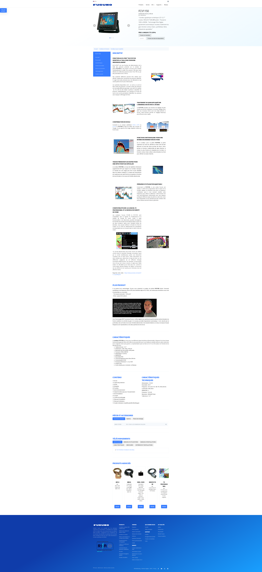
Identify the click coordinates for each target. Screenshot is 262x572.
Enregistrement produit (150, 536)
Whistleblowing (137, 568)
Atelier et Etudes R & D (137, 559)
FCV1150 (98, 54)
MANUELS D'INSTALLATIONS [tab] (148, 442)
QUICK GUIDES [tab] (117, 442)
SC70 (138, 125)
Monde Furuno (161, 534)
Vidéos (159, 527)
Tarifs (146, 541)
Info (152, 5)
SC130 (114, 126)
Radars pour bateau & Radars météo (124, 531)
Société (146, 527)
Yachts (133, 543)
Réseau (166, 5)
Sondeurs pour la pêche (117, 49)
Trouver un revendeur (145, 35)
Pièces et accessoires (100, 68)
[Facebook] (158, 568)
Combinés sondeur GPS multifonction (124, 528)
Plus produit (98, 60)
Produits (141, 5)
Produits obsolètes (123, 557)
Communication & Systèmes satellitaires (124, 548)
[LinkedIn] (168, 568)
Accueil (96, 49)
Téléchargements (99, 71)
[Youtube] (161, 568)
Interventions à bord (136, 551)
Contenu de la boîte (99, 65)
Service (147, 5)
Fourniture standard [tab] (119, 418)
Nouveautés (160, 531)
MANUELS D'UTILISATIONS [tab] (131, 442)
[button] (95, 1)
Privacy (154, 568)
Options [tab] (129, 418)
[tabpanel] (111, 23)
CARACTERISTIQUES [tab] (119, 445)
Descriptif (97, 57)
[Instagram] (164, 568)
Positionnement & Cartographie (123, 541)
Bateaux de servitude (136, 534)
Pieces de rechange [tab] (138, 418)
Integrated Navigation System (124, 554)
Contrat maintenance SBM (136, 548)
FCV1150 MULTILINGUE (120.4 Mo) (125, 450)
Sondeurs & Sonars (104, 49)
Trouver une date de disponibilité (156, 38)
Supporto (159, 5)
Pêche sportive (135, 529)
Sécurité (121, 551)
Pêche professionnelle (137, 540)
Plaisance (134, 527)
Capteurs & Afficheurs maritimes (124, 544)
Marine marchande (136, 531)
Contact (146, 534)
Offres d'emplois (148, 529)
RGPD (151, 568)
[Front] (102, 4)
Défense (134, 536)
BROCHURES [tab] (130, 445)
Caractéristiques (98, 63)
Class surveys (135, 557)
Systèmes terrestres (136, 538)
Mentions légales (145, 568)
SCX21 (134, 125)
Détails (117, 506)
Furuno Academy (161, 536)
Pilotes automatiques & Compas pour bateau (124, 537)
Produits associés (99, 74)
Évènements (160, 529)
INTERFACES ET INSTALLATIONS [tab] (144, 445)
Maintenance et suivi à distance (137, 554)
